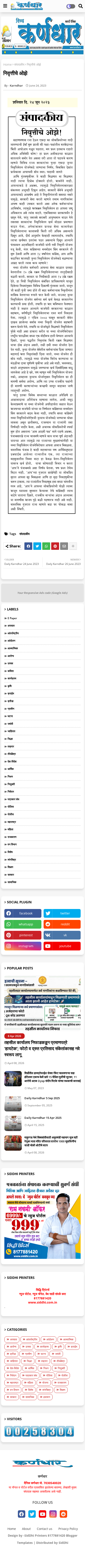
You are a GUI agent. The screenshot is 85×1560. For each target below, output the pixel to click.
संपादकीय (19, 64)
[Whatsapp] (46, 546)
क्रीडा (11, 701)
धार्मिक (11, 769)
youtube (65, 946)
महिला (10, 829)
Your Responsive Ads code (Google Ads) (42, 593)
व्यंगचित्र (12, 859)
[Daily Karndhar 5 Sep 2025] (13, 1103)
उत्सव (10, 663)
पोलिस (11, 806)
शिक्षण (10, 867)
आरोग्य (11, 656)
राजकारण (12, 837)
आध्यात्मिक (13, 648)
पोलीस (11, 814)
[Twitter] (37, 546)
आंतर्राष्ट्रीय (13, 633)
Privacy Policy (68, 1529)
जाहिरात (11, 731)
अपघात (11, 625)
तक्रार (11, 746)
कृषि (10, 686)
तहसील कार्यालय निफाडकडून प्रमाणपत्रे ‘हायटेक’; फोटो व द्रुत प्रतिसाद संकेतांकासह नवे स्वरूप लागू (42, 1048)
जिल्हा (10, 739)
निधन (10, 776)
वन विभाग (12, 844)
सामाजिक (12, 882)
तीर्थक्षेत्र (12, 754)
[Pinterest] (55, 546)
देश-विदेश (12, 761)
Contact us (44, 1529)
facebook (25, 913)
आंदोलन (11, 640)
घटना (10, 716)
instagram (26, 946)
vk (65, 935)
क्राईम (11, 693)
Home (7, 64)
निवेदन (11, 791)
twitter (65, 913)
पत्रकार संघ (13, 799)
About (26, 1529)
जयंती (10, 724)
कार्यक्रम (12, 678)
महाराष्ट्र (12, 822)
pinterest (26, 935)
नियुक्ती (11, 784)
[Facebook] (28, 546)
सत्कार (11, 875)
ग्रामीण (11, 709)
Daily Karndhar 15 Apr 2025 (42, 1118)
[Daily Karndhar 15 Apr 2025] (13, 1123)
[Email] (64, 546)
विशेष (10, 852)
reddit (65, 924)
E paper (12, 618)
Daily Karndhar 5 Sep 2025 (42, 1098)
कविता (11, 671)
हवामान (46, 1397)
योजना (45, 1382)
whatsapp (26, 924)
